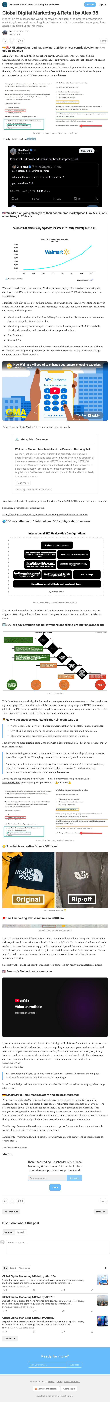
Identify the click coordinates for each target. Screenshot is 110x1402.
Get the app (69, 1388)
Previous (13, 1211)
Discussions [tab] (24, 1268)
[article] (55, 1283)
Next (98, 1211)
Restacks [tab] (21, 1232)
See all (8, 1338)
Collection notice (72, 1381)
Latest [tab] (13, 1268)
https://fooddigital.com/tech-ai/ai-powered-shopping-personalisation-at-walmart (45, 515)
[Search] (105, 1268)
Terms (59, 1381)
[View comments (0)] (12, 41)
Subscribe (90, 4)
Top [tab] (5, 1268)
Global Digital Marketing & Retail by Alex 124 (29, 1276)
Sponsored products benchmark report (23, 508)
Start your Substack (47, 1388)
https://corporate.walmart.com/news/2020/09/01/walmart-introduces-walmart (67, 501)
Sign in (102, 4)
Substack (41, 1396)
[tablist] (14, 1232)
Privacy (51, 1381)
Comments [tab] (9, 1232)
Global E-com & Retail (19, 31)
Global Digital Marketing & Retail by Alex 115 (28, 1297)
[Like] (5, 41)
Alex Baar (7, 1154)
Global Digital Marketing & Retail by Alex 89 (28, 1317)
